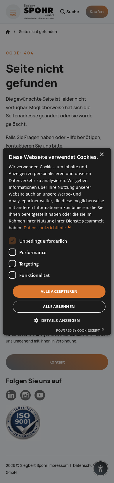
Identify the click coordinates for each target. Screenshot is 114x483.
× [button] (101, 155)
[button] (57, 320)
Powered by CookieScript (78, 330)
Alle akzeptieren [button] (59, 291)
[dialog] (57, 241)
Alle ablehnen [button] (59, 306)
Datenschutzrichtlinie (45, 227)
